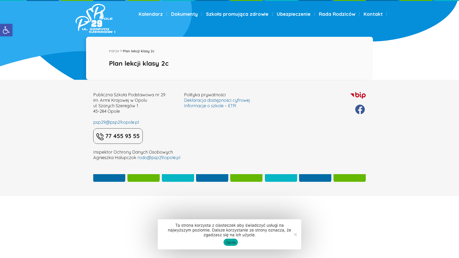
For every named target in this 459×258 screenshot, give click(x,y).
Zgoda (230, 242)
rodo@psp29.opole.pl (158, 157)
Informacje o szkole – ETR (210, 105)
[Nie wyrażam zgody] (295, 234)
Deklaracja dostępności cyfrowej (217, 100)
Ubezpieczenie (294, 14)
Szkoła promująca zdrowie (237, 14)
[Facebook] (360, 109)
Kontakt (373, 14)
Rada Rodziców (337, 14)
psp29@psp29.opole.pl (116, 122)
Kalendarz (151, 14)
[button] (6, 30)
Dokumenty (184, 14)
